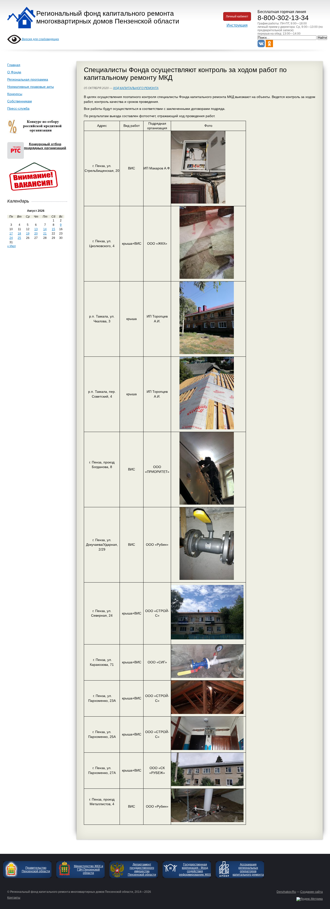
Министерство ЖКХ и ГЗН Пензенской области (88, 869)
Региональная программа (27, 79)
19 (27, 233)
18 (19, 233)
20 (36, 233)
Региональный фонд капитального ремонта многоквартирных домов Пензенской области (107, 17)
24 (11, 238)
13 (36, 229)
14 (45, 229)
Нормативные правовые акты (30, 87)
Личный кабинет (237, 16)
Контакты (13, 897)
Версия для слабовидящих (40, 39)
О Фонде (14, 72)
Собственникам (19, 101)
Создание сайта (311, 892)
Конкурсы (14, 94)
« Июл (11, 246)
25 (19, 238)
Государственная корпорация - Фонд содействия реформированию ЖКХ (195, 869)
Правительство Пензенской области (36, 869)
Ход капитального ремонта (135, 88)
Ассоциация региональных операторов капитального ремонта (248, 869)
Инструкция (237, 25)
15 (53, 229)
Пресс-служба (18, 108)
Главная (13, 65)
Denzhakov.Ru (286, 892)
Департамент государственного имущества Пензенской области (142, 869)
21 (45, 233)
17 (11, 233)
